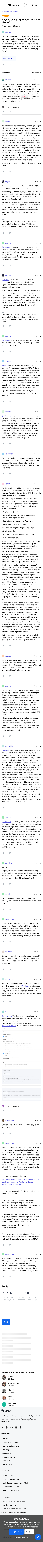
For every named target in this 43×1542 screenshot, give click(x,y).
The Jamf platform (8, 1476)
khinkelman (9, 1120)
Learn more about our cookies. (26, 1527)
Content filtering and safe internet (14, 1512)
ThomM (11, 1390)
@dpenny (5, 280)
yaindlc (8, 484)
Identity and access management (14, 1501)
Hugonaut (8, 182)
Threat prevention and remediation (14, 1509)
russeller (8, 80)
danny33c (9, 746)
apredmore (9, 863)
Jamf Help (5, 1438)
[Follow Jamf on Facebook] (20, 1427)
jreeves (8, 121)
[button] (4, 5)
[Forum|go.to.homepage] (13, 5)
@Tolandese (6, 416)
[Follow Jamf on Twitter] (2, 1427)
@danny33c (6, 822)
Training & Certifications (10, 1442)
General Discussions (10, 11)
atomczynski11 (13, 1403)
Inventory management (10, 1490)
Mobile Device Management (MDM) (14, 1483)
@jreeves (5, 365)
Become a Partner (8, 1457)
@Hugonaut (6, 247)
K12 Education (9, 58)
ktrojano (11, 1397)
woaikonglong (13, 1383)
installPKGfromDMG (9, 1026)
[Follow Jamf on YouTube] (11, 1427)
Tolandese (9, 361)
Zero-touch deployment (10, 1479)
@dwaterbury (7, 1016)
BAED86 (8, 32)
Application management (10, 1487)
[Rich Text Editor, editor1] (21, 1306)
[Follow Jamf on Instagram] (16, 1427)
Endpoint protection (8, 1505)
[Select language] (26, 5)
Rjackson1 (9, 952)
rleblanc (8, 656)
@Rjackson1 (25, 986)
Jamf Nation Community (10, 1446)
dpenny (8, 243)
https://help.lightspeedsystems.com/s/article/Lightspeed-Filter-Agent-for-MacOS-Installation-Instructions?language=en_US (21, 1181)
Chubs (10, 1376)
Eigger (7, 1012)
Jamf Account (6, 1464)
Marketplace (6, 1453)
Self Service (5, 1498)
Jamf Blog (5, 1450)
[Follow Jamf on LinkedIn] (7, 1427)
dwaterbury (9, 919)
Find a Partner (6, 1461)
